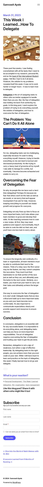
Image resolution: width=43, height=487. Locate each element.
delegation (7, 385)
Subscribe (9, 438)
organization (20, 385)
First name (7, 409)
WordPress (16, 482)
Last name (7, 417)
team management (33, 385)
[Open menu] (38, 4)
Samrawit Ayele (12, 4)
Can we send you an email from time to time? (22, 432)
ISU (13, 385)
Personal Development (13, 381)
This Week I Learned (30, 381)
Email (5, 424)
